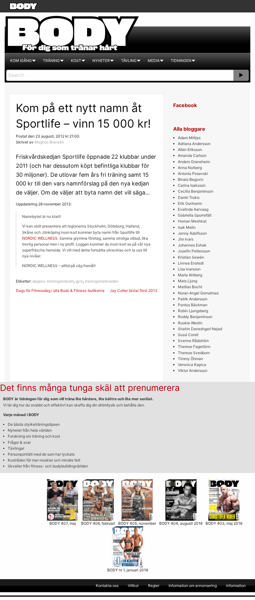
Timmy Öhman (190, 358)
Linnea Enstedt (191, 263)
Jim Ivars (185, 239)
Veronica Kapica (192, 364)
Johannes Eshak (192, 245)
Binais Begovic (191, 179)
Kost (76, 60)
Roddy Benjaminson (195, 316)
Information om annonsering (193, 585)
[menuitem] (21, 60)
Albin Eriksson (190, 149)
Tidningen (181, 60)
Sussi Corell (188, 334)
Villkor (133, 585)
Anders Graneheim (194, 161)
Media (154, 60)
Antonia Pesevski (193, 173)
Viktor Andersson (192, 370)
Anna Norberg (190, 167)
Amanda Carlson (192, 155)
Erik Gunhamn (190, 203)
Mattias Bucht (190, 286)
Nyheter (101, 60)
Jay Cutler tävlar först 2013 (133, 290)
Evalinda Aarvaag (193, 209)
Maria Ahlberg (190, 275)
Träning (51, 60)
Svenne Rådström (193, 340)
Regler (153, 585)
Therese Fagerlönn (194, 346)
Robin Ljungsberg (193, 310)
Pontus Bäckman (192, 304)
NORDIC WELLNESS (40, 238)
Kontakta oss (107, 585)
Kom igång (21, 60)
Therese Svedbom (194, 352)
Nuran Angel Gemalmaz (198, 293)
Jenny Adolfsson (192, 233)
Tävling (129, 60)
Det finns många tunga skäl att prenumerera (90, 387)
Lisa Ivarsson (189, 269)
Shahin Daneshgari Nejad (200, 328)
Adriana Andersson (194, 143)
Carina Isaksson (192, 185)
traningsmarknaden (101, 281)
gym (79, 281)
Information (236, 585)
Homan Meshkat (192, 221)
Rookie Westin (190, 323)
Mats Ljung (187, 281)
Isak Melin (187, 227)
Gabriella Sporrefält (194, 215)
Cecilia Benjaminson (195, 191)
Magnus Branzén (49, 142)
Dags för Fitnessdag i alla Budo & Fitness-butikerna (60, 290)
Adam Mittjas (189, 137)
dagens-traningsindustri (53, 281)
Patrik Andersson (192, 299)
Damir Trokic (189, 197)
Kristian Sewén (191, 257)
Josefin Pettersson (194, 251)
